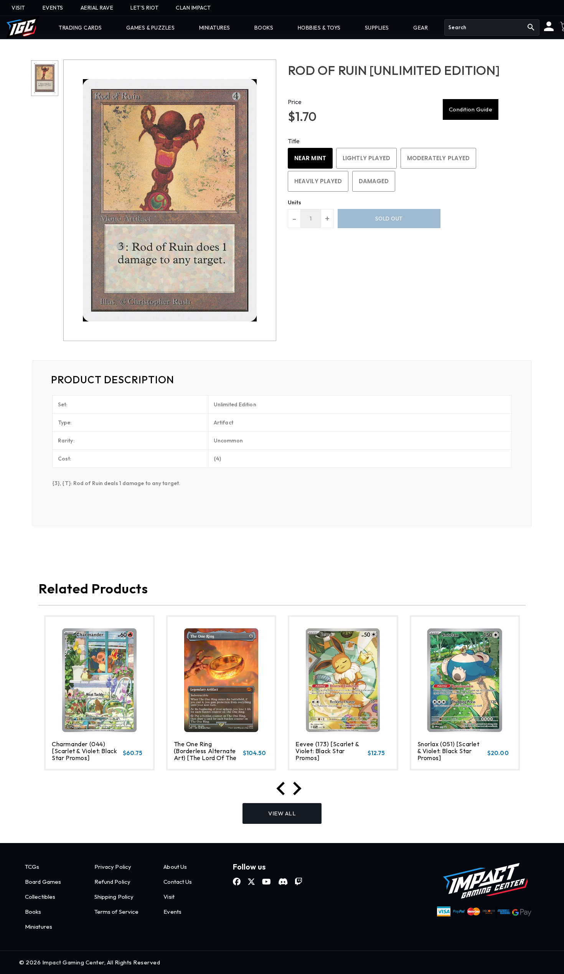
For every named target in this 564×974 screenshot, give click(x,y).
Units (295, 202)
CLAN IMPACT (193, 7)
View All (282, 813)
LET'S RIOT (144, 7)
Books (33, 911)
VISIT (18, 7)
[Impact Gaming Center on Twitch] (298, 881)
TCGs (32, 866)
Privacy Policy (112, 866)
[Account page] (549, 29)
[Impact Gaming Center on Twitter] (251, 881)
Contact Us (177, 881)
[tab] (282, 380)
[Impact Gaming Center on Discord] (283, 881)
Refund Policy (112, 881)
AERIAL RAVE (97, 7)
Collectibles (40, 896)
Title (294, 141)
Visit (169, 896)
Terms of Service (116, 911)
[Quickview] (71, 761)
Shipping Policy (114, 896)
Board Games (43, 881)
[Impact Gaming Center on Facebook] (237, 881)
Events (172, 911)
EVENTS (53, 7)
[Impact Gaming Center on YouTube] (266, 881)
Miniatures (38, 926)
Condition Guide (471, 109)
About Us (175, 866)
